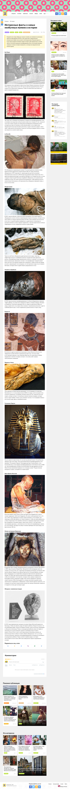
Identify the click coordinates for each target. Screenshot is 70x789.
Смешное (13, 13)
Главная (6, 21)
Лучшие (10, 664)
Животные (25, 13)
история (12, 32)
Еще (45, 13)
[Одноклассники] (2, 22)
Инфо (40, 13)
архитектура (21, 773)
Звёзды (36, 13)
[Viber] (28, 646)
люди (21, 32)
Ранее (14, 664)
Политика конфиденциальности (11, 785)
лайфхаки (54, 52)
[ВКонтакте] (2, 24)
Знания (31, 13)
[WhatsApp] (34, 646)
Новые (6, 664)
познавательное (27, 32)
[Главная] (5, 14)
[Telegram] (41, 646)
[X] (2, 20)
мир (53, 71)
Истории (19, 13)
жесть (16, 32)
